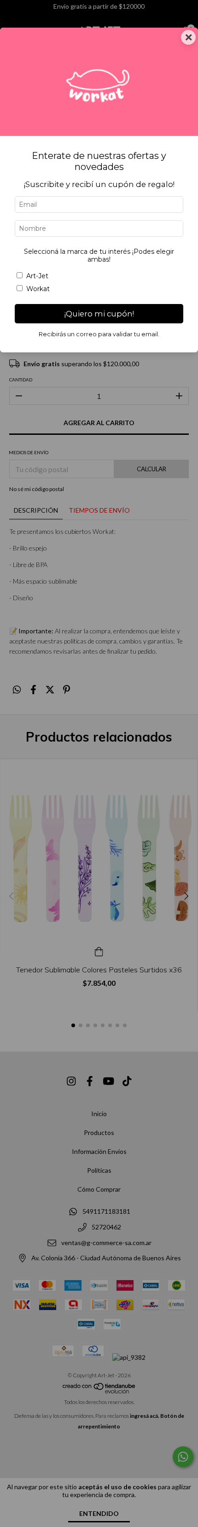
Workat (38, 289)
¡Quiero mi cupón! (99, 313)
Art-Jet (37, 276)
